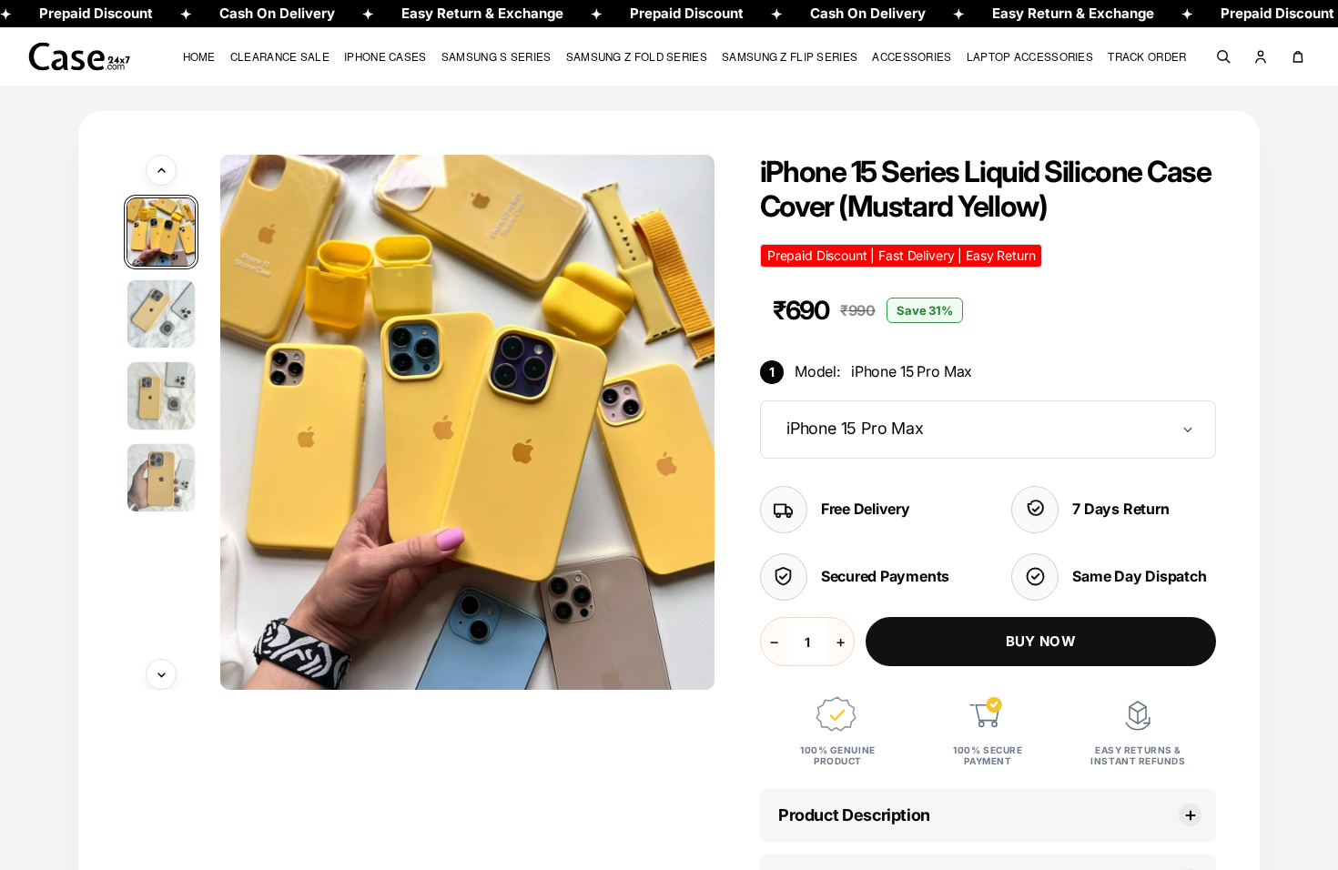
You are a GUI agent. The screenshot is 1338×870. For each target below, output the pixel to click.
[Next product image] (161, 674)
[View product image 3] (161, 395)
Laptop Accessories (1030, 56)
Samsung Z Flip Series (789, 56)
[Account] (1260, 56)
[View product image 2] (161, 314)
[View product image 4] (161, 477)
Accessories (911, 56)
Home (199, 56)
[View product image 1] (161, 232)
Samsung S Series (496, 56)
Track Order (1147, 56)
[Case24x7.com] (93, 56)
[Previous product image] (161, 170)
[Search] (1223, 56)
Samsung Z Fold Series (636, 56)
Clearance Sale (279, 56)
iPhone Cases (385, 56)
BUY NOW (1041, 641)
